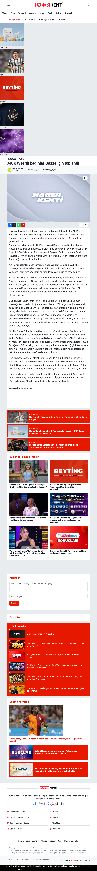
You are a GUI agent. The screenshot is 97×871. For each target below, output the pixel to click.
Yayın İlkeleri (24, 859)
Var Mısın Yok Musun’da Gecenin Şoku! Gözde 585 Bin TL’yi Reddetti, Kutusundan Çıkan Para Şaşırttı (27, 553)
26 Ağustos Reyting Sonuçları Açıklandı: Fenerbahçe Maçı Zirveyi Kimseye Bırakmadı (67, 487)
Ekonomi (22, 13)
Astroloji (68, 13)
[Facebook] (35, 804)
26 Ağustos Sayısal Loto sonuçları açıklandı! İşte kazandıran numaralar (68, 552)
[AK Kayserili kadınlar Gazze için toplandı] (48, 198)
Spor (13, 13)
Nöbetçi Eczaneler (17, 812)
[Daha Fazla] (23, 225)
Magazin (32, 13)
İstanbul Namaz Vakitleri (20, 817)
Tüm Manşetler (58, 823)
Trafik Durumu (57, 817)
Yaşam (42, 13)
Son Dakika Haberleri (18, 829)
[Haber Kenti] (48, 5)
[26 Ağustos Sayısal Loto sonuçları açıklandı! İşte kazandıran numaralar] (69, 537)
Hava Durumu (58, 812)
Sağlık (50, 13)
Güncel (5, 13)
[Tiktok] (57, 804)
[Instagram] (44, 804)
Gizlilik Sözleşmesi (42, 859)
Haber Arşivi (57, 829)
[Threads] (62, 804)
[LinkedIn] (49, 804)
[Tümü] (86, 617)
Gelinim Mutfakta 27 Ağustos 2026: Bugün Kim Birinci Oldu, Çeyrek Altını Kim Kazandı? (28, 486)
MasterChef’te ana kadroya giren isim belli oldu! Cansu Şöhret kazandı (27, 519)
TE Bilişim (73, 860)
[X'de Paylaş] (14, 225)
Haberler (11, 159)
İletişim (10, 859)
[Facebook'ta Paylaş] (10, 225)
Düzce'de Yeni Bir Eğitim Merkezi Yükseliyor (44, 19)
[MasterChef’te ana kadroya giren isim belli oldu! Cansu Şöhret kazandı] (28, 504)
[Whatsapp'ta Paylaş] (19, 225)
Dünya (59, 13)
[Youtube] (53, 804)
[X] (40, 804)
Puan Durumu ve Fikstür (19, 823)
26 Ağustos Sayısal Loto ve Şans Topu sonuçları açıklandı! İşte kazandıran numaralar (66, 520)
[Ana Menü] (8, 5)
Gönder (14, 603)
